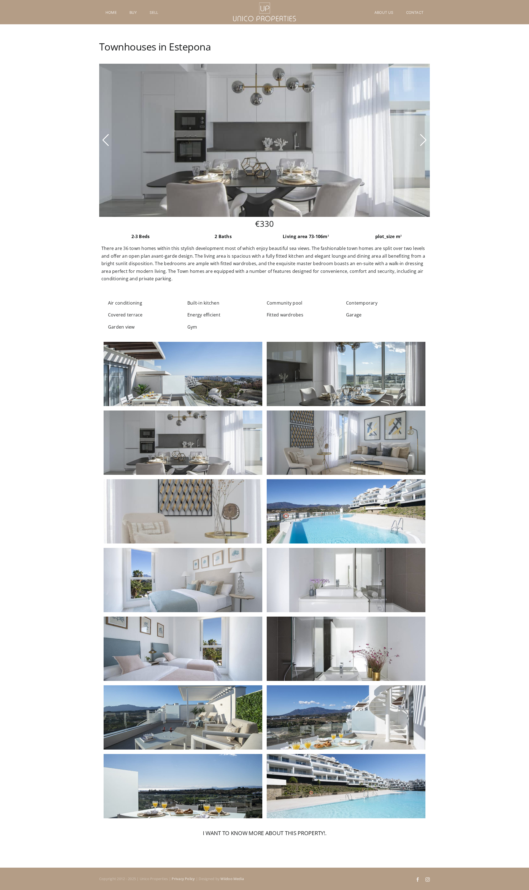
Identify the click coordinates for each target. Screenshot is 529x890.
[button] (105, 140)
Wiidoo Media (232, 878)
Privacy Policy (183, 878)
